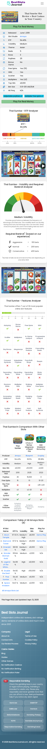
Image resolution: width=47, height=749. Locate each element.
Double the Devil (6, 572)
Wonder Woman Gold (6, 556)
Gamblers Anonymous (33, 721)
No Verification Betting (11, 669)
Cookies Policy (31, 640)
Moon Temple (6, 536)
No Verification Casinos (11, 665)
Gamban (33, 709)
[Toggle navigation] (42, 3)
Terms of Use (31, 636)
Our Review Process (9, 643)
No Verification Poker (10, 672)
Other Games (7, 661)
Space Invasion (6, 584)
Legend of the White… (6, 564)
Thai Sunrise (6, 578)
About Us (5, 636)
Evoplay (41, 456)
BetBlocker (13, 709)
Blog (3, 653)
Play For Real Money (23, 26)
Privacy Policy (31, 643)
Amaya (23, 36)
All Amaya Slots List (10, 590)
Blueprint (29, 456)
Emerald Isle (6, 548)
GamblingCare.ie (33, 727)
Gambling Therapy (34, 715)
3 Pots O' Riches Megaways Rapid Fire (29, 447)
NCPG (13, 721)
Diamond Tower (7, 542)
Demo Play (41, 535)
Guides (4, 657)
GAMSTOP (33, 703)
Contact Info (7, 640)
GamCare (13, 703)
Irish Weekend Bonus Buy (41, 447)
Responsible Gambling (13, 727)
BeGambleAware (13, 715)
